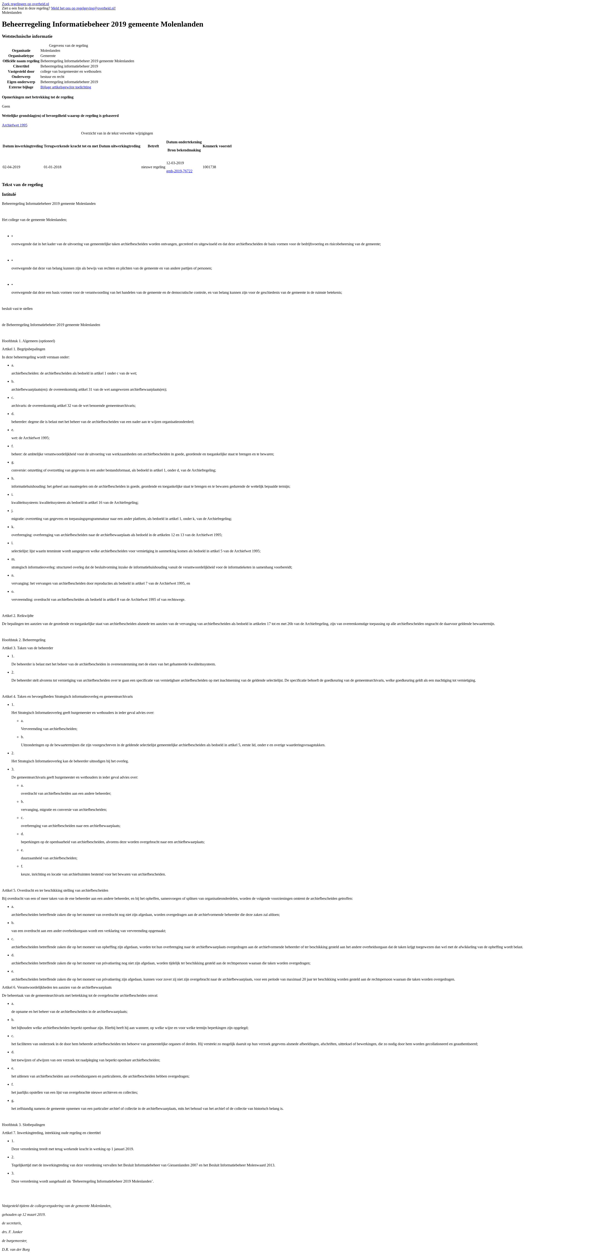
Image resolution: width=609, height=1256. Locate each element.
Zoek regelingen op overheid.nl (25, 4)
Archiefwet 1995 (14, 125)
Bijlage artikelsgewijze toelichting (65, 87)
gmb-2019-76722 (179, 171)
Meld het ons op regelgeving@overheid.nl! (83, 8)
